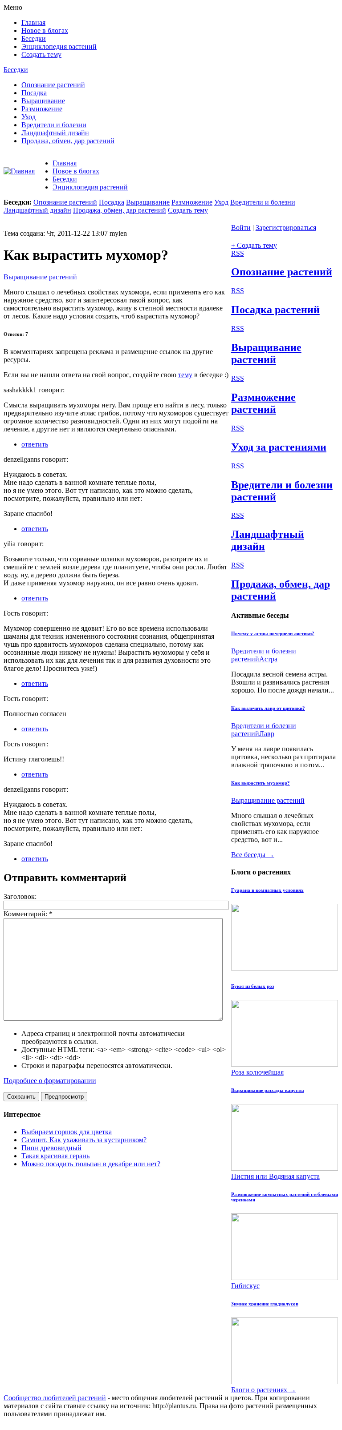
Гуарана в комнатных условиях (267, 890)
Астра (268, 659)
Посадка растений (275, 309)
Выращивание (43, 101)
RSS (237, 253)
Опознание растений (53, 85)
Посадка (34, 93)
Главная (33, 22)
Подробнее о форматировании (50, 1080)
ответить (34, 444)
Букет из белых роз (252, 986)
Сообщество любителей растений (55, 1398)
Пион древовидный (51, 1148)
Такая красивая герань (55, 1156)
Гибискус (245, 1285)
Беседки (33, 38)
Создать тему (41, 54)
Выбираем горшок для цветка (66, 1132)
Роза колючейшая (257, 1072)
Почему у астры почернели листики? (272, 633)
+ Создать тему (254, 245)
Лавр (266, 733)
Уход (28, 117)
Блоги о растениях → (263, 1390)
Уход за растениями (278, 447)
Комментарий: (28, 914)
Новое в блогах (44, 30)
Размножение (41, 109)
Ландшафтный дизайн (55, 133)
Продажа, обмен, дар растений (67, 141)
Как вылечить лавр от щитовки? (268, 708)
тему (185, 375)
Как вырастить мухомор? (260, 782)
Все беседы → (252, 854)
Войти (241, 227)
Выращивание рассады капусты (267, 1090)
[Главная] (19, 171)
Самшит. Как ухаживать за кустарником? (84, 1140)
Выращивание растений (40, 277)
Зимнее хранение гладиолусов (264, 1303)
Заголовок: (20, 896)
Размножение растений (263, 403)
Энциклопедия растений (59, 46)
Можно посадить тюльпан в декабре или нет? (90, 1164)
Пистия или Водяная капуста (275, 1176)
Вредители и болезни (53, 125)
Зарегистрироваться (286, 227)
